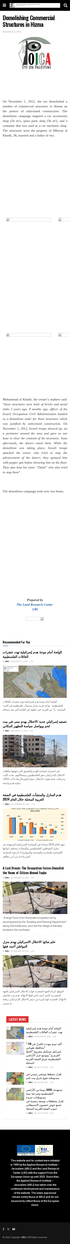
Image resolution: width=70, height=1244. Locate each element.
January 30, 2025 (21, 878)
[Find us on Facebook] (3, 1229)
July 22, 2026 (42, 1113)
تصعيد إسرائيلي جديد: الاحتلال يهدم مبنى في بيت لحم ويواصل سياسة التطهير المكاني (35, 723)
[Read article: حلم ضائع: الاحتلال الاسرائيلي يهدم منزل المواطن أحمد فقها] (35, 971)
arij (7, 661)
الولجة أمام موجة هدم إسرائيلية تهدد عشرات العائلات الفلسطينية (32, 654)
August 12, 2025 (20, 731)
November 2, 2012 (12, 31)
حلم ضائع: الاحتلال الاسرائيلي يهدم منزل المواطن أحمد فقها (29, 943)
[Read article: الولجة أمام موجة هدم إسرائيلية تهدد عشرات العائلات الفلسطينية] (35, 682)
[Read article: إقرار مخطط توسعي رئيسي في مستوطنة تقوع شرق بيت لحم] (15, 1078)
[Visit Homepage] (35, 5)
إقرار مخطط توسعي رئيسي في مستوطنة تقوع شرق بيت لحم (43, 1076)
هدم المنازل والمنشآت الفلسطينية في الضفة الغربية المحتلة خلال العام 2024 (32, 796)
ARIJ (24, 1237)
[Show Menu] (4, 5)
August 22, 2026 (20, 661)
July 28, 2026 (42, 1082)
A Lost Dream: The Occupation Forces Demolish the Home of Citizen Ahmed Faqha (33, 870)
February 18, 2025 (21, 804)
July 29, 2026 (42, 1067)
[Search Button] (65, 5)
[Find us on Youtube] (13, 1229)
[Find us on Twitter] (8, 1229)
